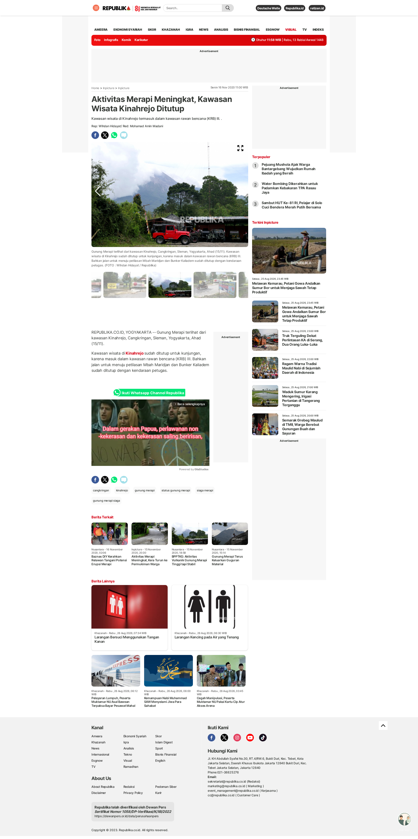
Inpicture (109, 88)
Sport (159, 748)
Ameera (96, 736)
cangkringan (101, 490)
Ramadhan (130, 766)
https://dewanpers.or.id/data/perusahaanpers (126, 816)
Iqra (126, 742)
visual (291, 29)
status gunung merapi (176, 490)
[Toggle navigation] (96, 7)
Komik (126, 40)
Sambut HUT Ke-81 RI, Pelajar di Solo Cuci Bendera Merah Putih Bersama (292, 205)
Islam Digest (163, 742)
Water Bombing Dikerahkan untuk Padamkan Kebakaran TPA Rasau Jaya (290, 188)
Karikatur (141, 40)
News (95, 748)
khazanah (171, 29)
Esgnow (97, 760)
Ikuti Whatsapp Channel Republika (153, 393)
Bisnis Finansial (247, 29)
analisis (221, 29)
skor (152, 29)
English (160, 760)
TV (304, 29)
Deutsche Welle (268, 8)
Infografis (111, 40)
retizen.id (317, 8)
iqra (189, 29)
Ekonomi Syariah (127, 29)
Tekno (127, 754)
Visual (127, 760)
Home (95, 88)
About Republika (103, 786)
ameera (101, 29)
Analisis (128, 748)
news (203, 29)
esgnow (273, 29)
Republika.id (294, 8)
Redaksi (129, 786)
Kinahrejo (134, 353)
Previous (97, 251)
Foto (97, 40)
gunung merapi (144, 490)
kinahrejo (122, 490)
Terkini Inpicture (265, 222)
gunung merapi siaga (106, 500)
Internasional (100, 754)
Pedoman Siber (165, 786)
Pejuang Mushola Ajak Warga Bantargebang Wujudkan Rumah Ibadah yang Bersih (288, 168)
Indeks (318, 29)
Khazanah (98, 742)
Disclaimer (98, 793)
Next (242, 251)
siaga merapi (205, 490)
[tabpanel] (169, 285)
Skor (158, 736)
